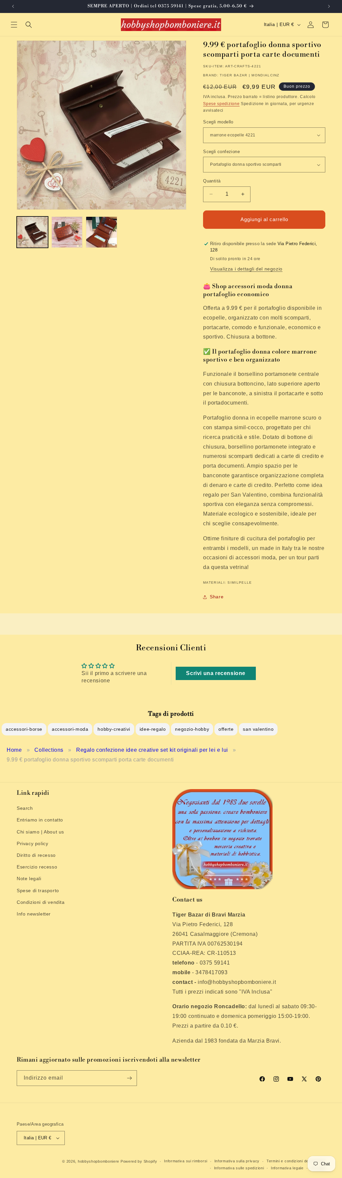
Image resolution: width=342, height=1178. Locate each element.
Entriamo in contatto (40, 819)
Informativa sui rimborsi (185, 1161)
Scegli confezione (221, 151)
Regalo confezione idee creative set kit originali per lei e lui (152, 750)
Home (14, 750)
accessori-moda (70, 729)
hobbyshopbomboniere (98, 1161)
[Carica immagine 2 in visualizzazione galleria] (67, 232)
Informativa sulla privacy (237, 1161)
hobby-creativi (114, 729)
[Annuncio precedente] (13, 6)
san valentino (258, 729)
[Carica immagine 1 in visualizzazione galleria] (32, 232)
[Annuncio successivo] (329, 6)
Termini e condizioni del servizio (296, 1161)
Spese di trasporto (38, 890)
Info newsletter (34, 914)
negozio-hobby (192, 729)
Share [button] (216, 596)
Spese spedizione (221, 103)
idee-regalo (153, 729)
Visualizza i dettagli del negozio (246, 268)
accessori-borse (24, 729)
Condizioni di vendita (41, 902)
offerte (225, 729)
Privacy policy (32, 843)
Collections (48, 750)
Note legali (29, 878)
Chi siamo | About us (40, 831)
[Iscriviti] (129, 1078)
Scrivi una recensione (215, 673)
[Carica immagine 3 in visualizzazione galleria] (101, 232)
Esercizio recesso (37, 866)
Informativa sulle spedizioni (239, 1168)
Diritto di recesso (36, 855)
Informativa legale (287, 1168)
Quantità (211, 180)
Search (25, 808)
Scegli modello (218, 121)
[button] (14, 24)
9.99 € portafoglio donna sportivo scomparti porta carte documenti (90, 759)
